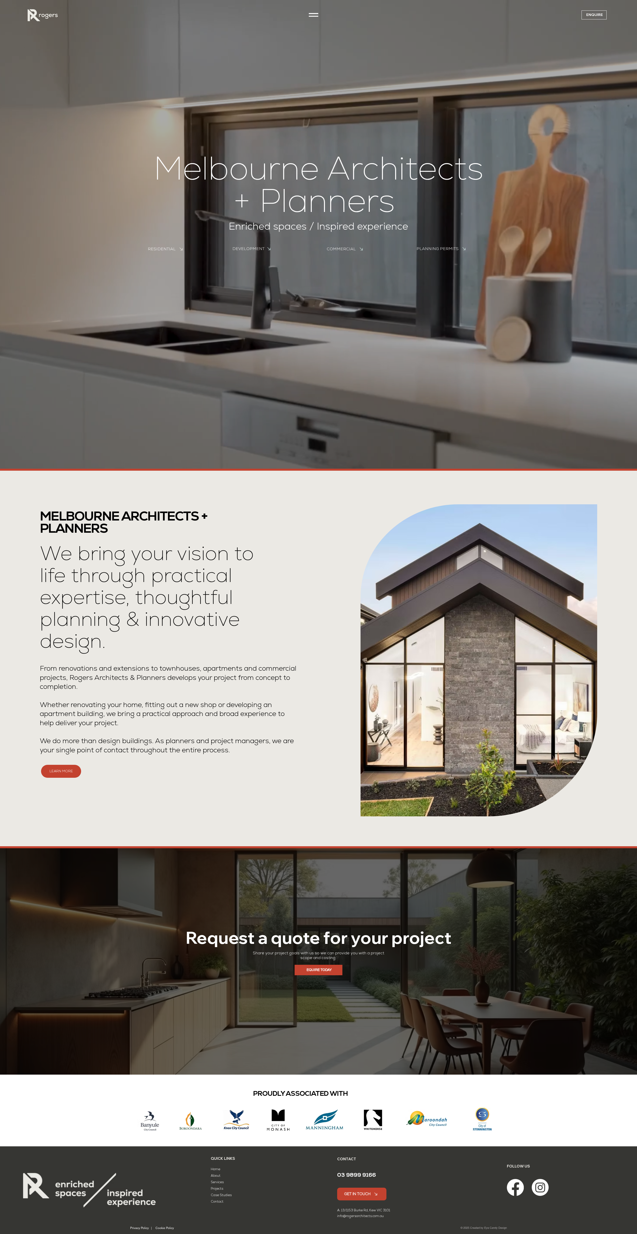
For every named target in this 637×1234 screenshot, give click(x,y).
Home (216, 1169)
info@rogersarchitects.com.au (360, 1216)
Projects (217, 1188)
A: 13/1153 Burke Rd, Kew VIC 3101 (363, 1210)
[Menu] (313, 15)
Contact (217, 1201)
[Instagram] (540, 1187)
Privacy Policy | (141, 1228)
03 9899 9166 (356, 1174)
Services (217, 1182)
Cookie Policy (165, 1228)
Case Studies (221, 1195)
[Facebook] (515, 1187)
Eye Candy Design (495, 1228)
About (216, 1175)
